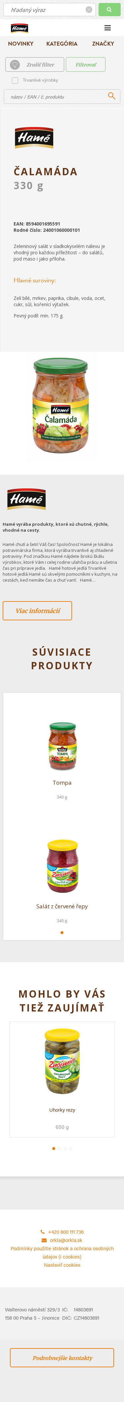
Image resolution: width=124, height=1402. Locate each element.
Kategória (61, 44)
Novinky (20, 44)
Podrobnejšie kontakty (62, 1358)
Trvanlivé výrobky (40, 79)
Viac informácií (37, 611)
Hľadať (110, 9)
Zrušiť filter (40, 65)
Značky (103, 44)
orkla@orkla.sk (66, 1239)
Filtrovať (85, 65)
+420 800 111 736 (66, 1231)
